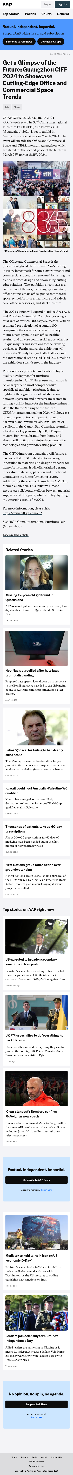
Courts (46, 13)
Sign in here (46, 1190)
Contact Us (56, 1457)
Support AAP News (36, 1404)
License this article (16, 535)
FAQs (34, 1457)
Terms (14, 1457)
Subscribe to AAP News (19, 41)
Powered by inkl (36, 1466)
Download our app (51, 41)
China (17, 107)
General (63, 13)
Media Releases (36, 1461)
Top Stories (11, 13)
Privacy (24, 1457)
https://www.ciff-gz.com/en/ (22, 513)
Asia (6, 107)
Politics (30, 13)
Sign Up (62, 4)
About (44, 1457)
